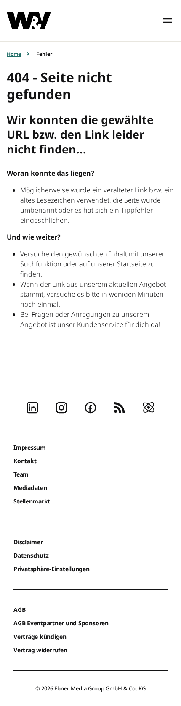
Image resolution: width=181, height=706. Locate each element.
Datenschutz (30, 555)
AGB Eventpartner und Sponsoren (61, 623)
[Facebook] (90, 406)
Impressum (29, 447)
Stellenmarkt (31, 501)
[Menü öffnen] (167, 20)
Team (21, 474)
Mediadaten (30, 488)
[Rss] (119, 406)
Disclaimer (28, 542)
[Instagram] (61, 406)
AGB (19, 610)
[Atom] (148, 406)
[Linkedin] (32, 406)
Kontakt (24, 461)
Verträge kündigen (40, 636)
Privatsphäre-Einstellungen (51, 569)
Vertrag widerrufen (40, 650)
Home (14, 54)
